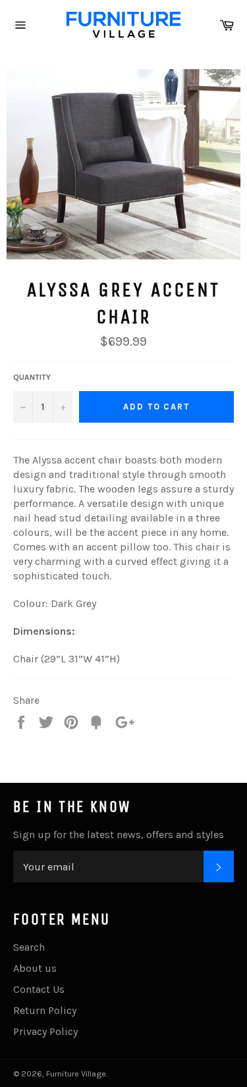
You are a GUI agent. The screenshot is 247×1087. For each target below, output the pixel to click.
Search (29, 947)
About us (35, 968)
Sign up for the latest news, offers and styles (118, 834)
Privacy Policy (45, 1031)
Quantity (32, 377)
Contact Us (39, 989)
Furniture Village (76, 1073)
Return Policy (44, 1010)
